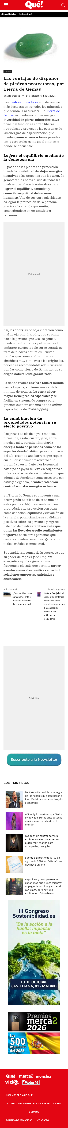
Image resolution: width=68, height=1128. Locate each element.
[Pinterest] (34, 631)
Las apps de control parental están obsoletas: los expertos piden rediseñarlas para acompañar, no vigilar (42, 841)
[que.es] (34, 5)
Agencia (8, 71)
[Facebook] (17, 631)
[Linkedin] (58, 631)
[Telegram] (50, 631)
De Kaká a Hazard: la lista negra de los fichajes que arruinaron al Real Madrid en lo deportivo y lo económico (44, 797)
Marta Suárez (12, 96)
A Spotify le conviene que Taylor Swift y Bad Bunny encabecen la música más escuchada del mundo (43, 819)
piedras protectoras (23, 102)
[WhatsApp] (42, 631)
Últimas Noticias (8, 14)
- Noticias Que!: (25, 14)
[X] (25, 631)
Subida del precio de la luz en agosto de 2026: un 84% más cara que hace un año (44, 861)
